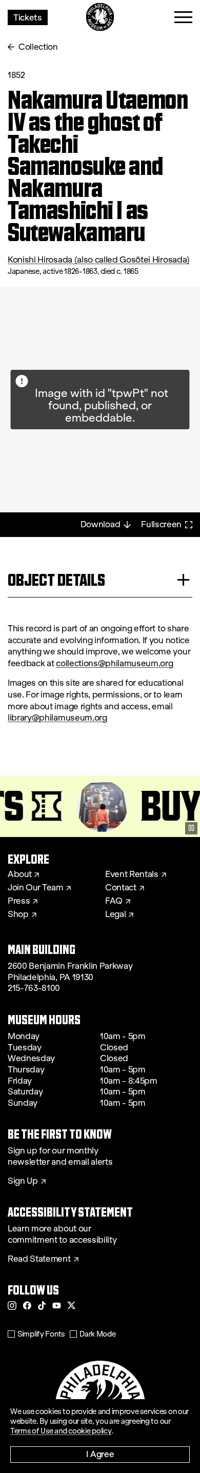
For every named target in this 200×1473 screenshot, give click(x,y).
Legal (115, 914)
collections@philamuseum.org (114, 663)
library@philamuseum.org (57, 718)
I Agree (100, 1453)
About (19, 874)
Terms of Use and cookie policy (61, 1431)
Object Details (56, 579)
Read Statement (39, 1259)
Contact (120, 888)
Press (19, 901)
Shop (18, 914)
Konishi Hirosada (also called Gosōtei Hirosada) (99, 260)
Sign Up (23, 1181)
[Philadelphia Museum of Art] (100, 17)
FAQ (114, 901)
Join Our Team (35, 888)
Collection (38, 47)
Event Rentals (131, 874)
